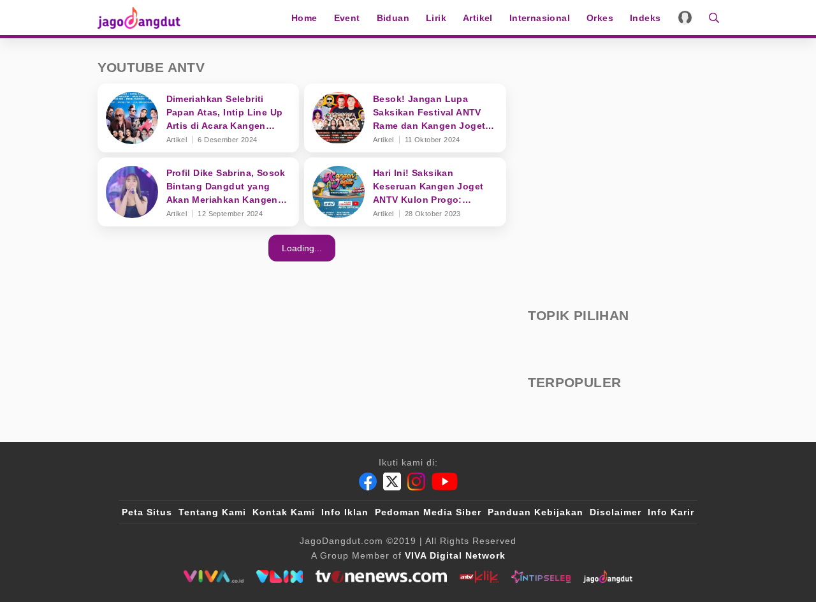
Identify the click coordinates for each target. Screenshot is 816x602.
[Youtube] (445, 481)
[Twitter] (392, 481)
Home (304, 18)
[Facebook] (368, 481)
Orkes (599, 18)
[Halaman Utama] (143, 17)
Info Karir (671, 512)
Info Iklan (344, 512)
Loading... (302, 248)
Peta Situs (147, 512)
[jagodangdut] (607, 576)
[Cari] (710, 17)
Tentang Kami (212, 512)
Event (347, 18)
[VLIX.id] (279, 576)
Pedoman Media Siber (428, 512)
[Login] (685, 17)
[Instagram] (416, 481)
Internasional (539, 18)
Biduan (393, 18)
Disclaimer (615, 512)
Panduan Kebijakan (535, 512)
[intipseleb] (541, 576)
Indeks (645, 18)
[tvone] (381, 576)
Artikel (478, 18)
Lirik (436, 18)
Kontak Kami (283, 512)
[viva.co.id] (213, 576)
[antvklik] (479, 576)
